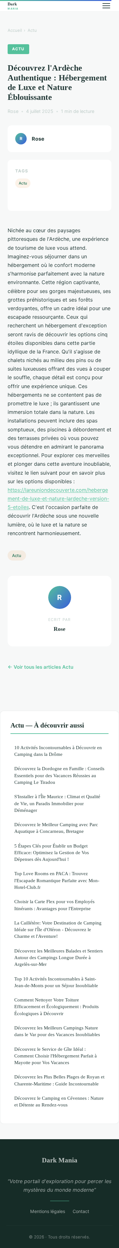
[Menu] (106, 6)
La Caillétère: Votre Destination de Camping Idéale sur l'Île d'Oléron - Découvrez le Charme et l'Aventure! (58, 929)
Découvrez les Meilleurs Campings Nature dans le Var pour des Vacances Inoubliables (57, 1031)
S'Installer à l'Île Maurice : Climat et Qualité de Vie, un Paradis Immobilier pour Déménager (57, 803)
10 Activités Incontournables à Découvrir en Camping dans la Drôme (58, 751)
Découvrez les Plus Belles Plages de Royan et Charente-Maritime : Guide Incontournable (59, 1080)
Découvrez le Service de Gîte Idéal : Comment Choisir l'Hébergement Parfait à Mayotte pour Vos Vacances (55, 1055)
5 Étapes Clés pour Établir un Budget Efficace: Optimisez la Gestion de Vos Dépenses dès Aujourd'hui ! (51, 852)
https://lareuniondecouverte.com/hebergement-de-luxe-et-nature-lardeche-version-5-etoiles (58, 498)
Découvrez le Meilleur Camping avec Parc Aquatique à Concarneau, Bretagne (56, 828)
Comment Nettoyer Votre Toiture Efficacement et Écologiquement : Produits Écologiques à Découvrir (56, 1006)
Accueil (15, 30)
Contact (81, 1211)
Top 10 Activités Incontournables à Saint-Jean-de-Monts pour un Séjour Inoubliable (56, 982)
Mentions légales (47, 1211)
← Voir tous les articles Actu (40, 667)
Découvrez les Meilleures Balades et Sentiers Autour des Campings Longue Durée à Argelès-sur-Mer (58, 957)
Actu (32, 30)
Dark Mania (59, 1160)
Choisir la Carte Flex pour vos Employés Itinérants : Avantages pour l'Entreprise (54, 905)
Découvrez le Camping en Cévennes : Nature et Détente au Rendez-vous (59, 1101)
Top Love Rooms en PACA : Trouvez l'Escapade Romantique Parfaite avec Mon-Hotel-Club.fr (56, 880)
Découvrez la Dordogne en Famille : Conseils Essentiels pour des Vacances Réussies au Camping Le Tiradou (59, 775)
